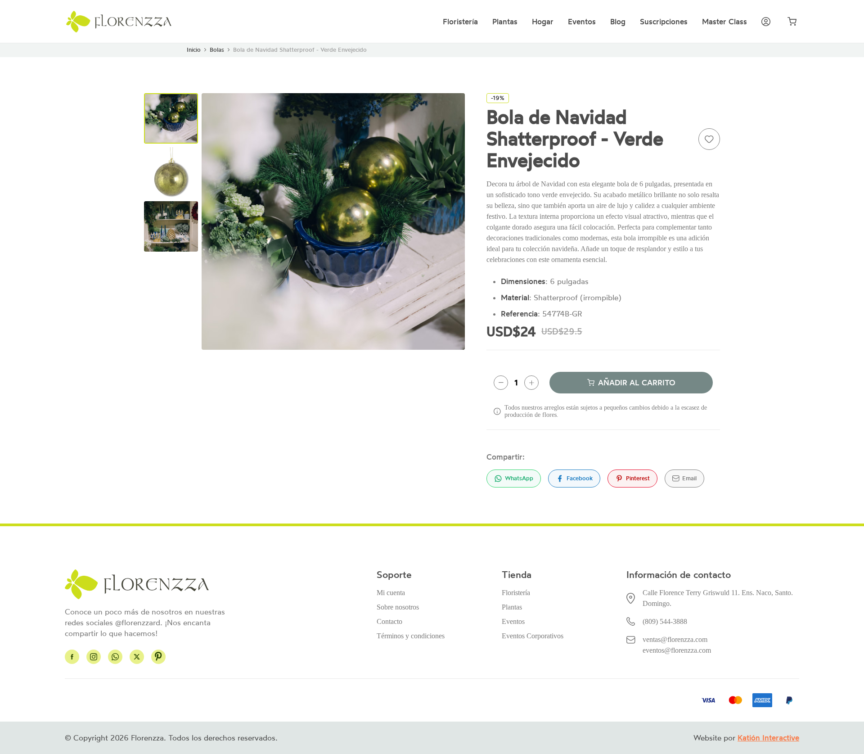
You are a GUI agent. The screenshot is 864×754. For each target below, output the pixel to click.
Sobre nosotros (398, 607)
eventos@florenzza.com (677, 650)
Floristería (460, 21)
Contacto (389, 621)
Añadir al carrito (636, 382)
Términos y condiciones (411, 636)
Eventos (582, 21)
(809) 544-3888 (665, 621)
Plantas (505, 21)
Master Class (724, 21)
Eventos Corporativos (532, 636)
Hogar (543, 21)
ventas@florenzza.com (675, 639)
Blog (618, 21)
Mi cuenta (391, 592)
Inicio (194, 49)
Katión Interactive (768, 737)
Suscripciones (664, 21)
